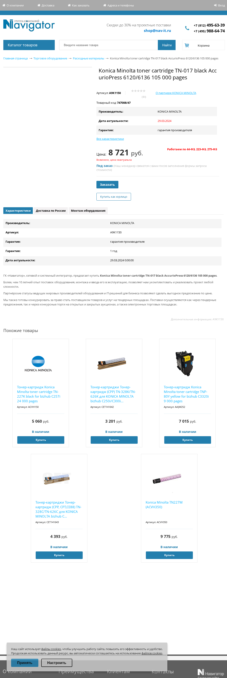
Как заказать (81, 5)
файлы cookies (51, 649)
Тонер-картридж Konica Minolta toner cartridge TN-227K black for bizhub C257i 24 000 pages (38, 394)
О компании (15, 5)
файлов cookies (151, 653)
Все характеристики (110, 139)
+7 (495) (209, 31)
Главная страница (15, 58)
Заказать (107, 184)
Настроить (56, 663)
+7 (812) (209, 25)
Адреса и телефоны (121, 5)
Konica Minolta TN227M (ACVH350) (164, 504)
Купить (41, 440)
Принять (24, 663)
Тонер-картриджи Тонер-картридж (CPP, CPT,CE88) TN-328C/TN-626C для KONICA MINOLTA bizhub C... (58, 509)
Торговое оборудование (50, 58)
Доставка (48, 5)
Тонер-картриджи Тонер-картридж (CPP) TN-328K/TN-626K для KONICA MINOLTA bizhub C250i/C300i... (113, 394)
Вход (221, 5)
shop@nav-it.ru (157, 30)
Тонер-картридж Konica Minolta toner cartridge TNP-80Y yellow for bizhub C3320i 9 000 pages (186, 394)
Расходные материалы (88, 58)
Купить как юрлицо (113, 197)
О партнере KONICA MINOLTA (176, 93)
